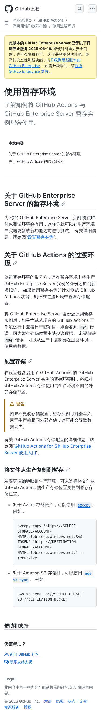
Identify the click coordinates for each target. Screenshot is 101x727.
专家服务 (11, 707)
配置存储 (15, 361)
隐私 (60, 701)
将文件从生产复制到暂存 (34, 470)
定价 (83, 701)
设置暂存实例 (40, 237)
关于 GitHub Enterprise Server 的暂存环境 (39, 199)
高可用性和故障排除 (30, 26)
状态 (71, 701)
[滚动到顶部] (89, 715)
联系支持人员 (21, 662)
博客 (27, 707)
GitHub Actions (50, 20)
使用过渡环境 (64, 26)
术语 (48, 701)
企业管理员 (22, 20)
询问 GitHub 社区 (24, 654)
